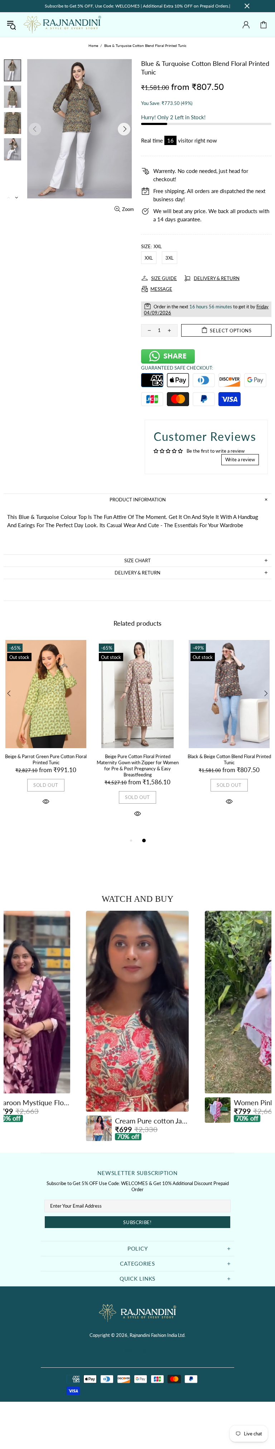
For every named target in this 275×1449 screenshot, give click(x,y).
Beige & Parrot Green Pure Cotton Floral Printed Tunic (46, 759)
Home (93, 45)
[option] (137, 1026)
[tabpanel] (46, 731)
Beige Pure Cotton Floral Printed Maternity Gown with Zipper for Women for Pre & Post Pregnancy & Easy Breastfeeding (138, 766)
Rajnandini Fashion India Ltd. (62, 25)
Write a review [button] (240, 459)
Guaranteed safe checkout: (177, 368)
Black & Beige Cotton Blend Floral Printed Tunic (229, 759)
